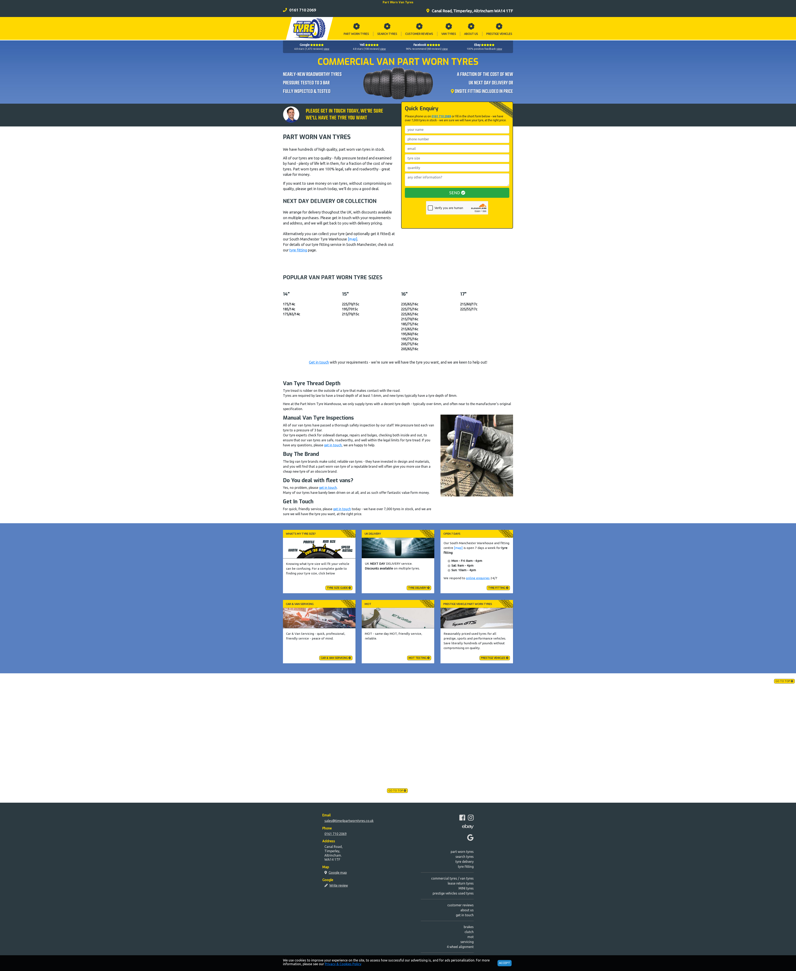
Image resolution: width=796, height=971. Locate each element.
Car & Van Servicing (334, 657)
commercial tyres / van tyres (452, 878)
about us (467, 910)
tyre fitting (298, 250)
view (326, 48)
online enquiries (478, 578)
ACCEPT (504, 963)
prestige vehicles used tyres (453, 893)
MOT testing (418, 657)
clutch (469, 932)
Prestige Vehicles (493, 657)
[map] (352, 239)
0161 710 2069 (441, 116)
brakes (469, 927)
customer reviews (460, 905)
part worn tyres (462, 851)
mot (470, 937)
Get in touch (319, 362)
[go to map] (453, 91)
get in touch (333, 445)
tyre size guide (337, 587)
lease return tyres (461, 883)
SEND (455, 192)
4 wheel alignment (460, 947)
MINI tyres (466, 888)
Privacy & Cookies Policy (343, 964)
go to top (783, 681)
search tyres (464, 856)
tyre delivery (417, 587)
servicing (467, 942)
